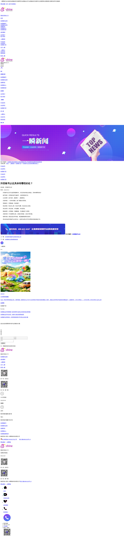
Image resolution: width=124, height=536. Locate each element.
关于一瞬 (8, 4)
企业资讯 (3, 43)
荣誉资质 (3, 53)
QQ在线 (5, 526)
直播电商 (35, 162)
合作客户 (3, 35)
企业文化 (3, 51)
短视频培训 (3, 29)
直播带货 (3, 26)
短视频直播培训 (5, 433)
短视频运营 (10, 162)
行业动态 (3, 41)
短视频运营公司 (24, 162)
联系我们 (13, 4)
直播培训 (39, 162)
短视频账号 (3, 23)
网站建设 (3, 442)
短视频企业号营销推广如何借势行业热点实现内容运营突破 (15, 311)
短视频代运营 (4, 20)
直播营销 (30, 162)
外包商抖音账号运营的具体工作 (13, 236)
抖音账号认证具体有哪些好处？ (31, 163)
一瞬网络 (8, 442)
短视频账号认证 (76, 234)
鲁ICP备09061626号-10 (25, 439)
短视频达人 (3, 28)
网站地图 (3, 4)
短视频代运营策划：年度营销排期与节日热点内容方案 (14, 317)
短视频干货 (3, 44)
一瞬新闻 (3, 39)
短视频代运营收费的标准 (11, 239)
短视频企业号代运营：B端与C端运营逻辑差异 (12, 314)
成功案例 (3, 32)
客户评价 (3, 36)
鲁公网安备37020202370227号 (9, 439)
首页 (2, 18)
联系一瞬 (3, 55)
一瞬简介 (3, 50)
